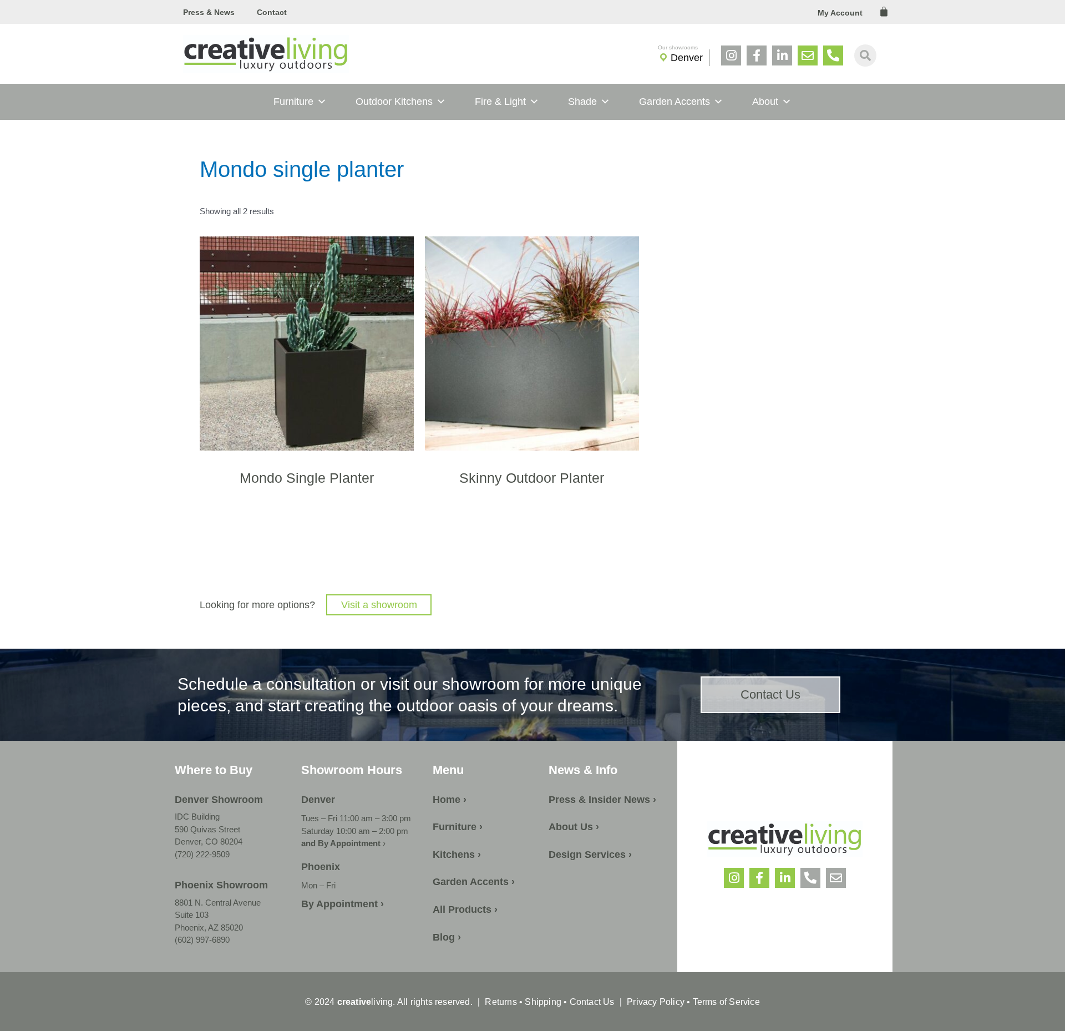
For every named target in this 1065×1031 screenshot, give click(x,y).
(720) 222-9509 (202, 854)
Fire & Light (500, 101)
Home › (449, 799)
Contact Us (592, 1002)
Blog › (447, 937)
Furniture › (458, 826)
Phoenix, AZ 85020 (209, 927)
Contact (272, 12)
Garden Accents (674, 101)
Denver (687, 57)
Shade (582, 101)
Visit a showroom (379, 604)
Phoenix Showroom (221, 885)
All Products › (465, 909)
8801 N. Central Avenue (218, 902)
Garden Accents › (474, 881)
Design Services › (590, 854)
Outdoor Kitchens (394, 101)
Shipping (543, 1002)
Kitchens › (457, 854)
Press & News (209, 12)
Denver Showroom (219, 799)
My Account (840, 12)
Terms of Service (724, 1002)
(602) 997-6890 (202, 939)
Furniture (293, 101)
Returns (500, 1002)
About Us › (574, 826)
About (765, 101)
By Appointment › (342, 903)
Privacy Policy (655, 1002)
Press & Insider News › (602, 799)
